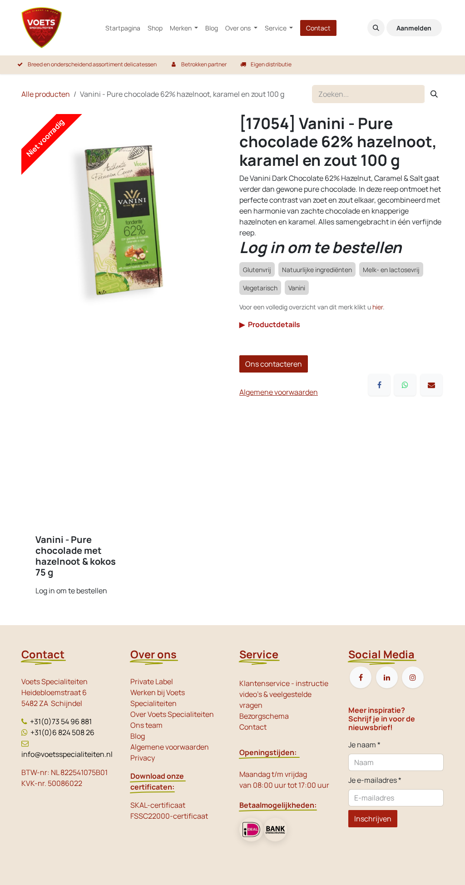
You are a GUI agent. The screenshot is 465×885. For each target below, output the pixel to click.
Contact (318, 28)
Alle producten (45, 94)
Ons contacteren (273, 364)
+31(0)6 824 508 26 (62, 732)
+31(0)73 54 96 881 (61, 721)
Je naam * (364, 745)
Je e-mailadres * (374, 780)
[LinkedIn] (387, 677)
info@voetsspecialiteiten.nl (67, 754)
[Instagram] (413, 677)
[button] (376, 27)
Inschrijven (372, 819)
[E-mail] (431, 385)
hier (377, 307)
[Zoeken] (434, 94)
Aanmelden (413, 28)
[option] (232, 516)
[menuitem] (123, 28)
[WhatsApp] (405, 385)
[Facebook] (379, 385)
